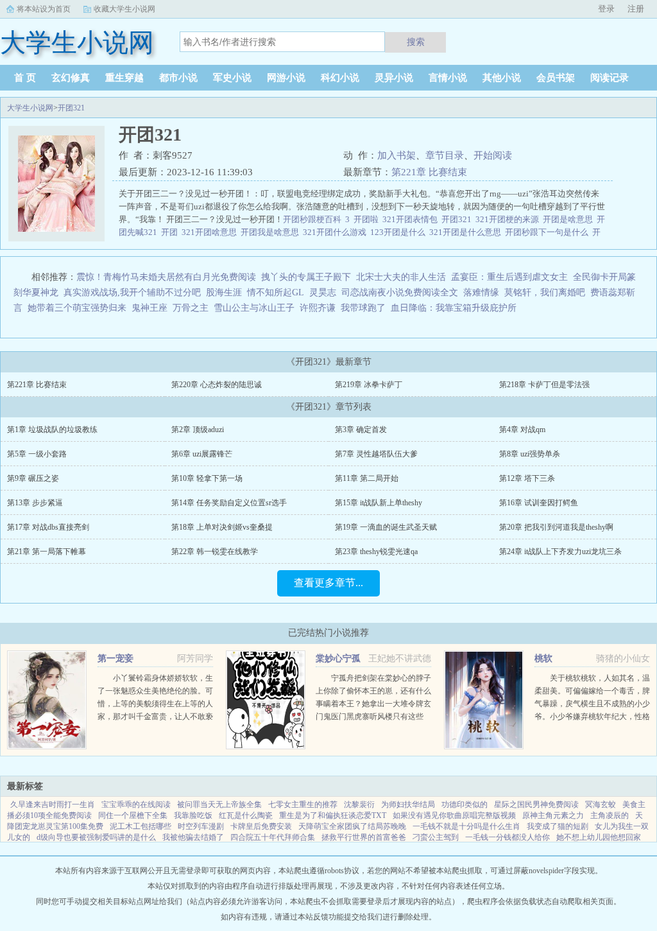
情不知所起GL (275, 292)
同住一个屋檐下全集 (132, 815)
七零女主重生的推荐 (302, 804)
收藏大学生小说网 (124, 8)
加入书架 (396, 155)
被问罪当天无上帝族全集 (219, 804)
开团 (171, 232)
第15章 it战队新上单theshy (378, 502)
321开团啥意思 (211, 232)
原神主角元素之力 (553, 815)
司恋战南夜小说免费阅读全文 (399, 292)
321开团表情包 (411, 219)
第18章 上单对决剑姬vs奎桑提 (222, 527)
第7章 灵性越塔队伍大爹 (376, 453)
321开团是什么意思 (467, 232)
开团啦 (368, 219)
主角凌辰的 (609, 815)
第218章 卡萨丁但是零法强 (544, 384)
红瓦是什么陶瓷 (246, 815)
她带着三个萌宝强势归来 (77, 308)
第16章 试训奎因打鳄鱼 (538, 502)
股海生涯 (224, 292)
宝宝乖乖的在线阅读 (136, 804)
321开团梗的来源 (509, 219)
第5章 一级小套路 (37, 453)
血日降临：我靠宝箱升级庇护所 (453, 308)
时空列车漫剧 (201, 826)
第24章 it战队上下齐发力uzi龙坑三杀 (560, 551)
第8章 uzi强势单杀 (529, 453)
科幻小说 (340, 78)
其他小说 (501, 78)
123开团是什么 (399, 232)
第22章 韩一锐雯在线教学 (214, 551)
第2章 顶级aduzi (197, 429)
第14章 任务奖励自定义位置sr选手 (229, 502)
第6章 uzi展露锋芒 (201, 453)
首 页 (25, 78)
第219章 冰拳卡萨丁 (368, 384)
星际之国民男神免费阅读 (536, 804)
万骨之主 (191, 308)
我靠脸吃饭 (193, 815)
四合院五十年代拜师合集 (272, 837)
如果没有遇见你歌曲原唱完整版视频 (454, 815)
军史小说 (232, 78)
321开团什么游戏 (336, 232)
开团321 (71, 107)
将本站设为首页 (44, 8)
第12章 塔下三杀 (527, 478)
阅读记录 (609, 78)
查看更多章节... (328, 582)
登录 (606, 8)
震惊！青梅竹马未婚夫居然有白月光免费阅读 (166, 277)
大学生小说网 (30, 107)
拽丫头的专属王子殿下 (306, 277)
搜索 (416, 42)
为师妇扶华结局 (408, 804)
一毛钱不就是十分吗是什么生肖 (466, 826)
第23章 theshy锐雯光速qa (376, 551)
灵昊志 (322, 292)
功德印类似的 (464, 804)
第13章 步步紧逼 (35, 502)
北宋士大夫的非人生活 (401, 277)
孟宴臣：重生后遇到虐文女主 (509, 277)
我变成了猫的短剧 (557, 826)
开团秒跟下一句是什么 (548, 232)
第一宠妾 (115, 658)
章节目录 (444, 155)
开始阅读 (493, 155)
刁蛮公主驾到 (436, 837)
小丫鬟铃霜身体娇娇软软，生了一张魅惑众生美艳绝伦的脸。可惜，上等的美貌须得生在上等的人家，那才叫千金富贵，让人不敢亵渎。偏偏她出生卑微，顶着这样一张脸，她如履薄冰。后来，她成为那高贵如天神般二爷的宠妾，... (155, 717)
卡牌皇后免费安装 (261, 826)
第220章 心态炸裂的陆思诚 (216, 384)
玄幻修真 (70, 78)
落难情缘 (481, 292)
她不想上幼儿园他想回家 (598, 837)
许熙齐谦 (318, 308)
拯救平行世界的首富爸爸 (363, 837)
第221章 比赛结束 (429, 172)
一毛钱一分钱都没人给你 (507, 837)
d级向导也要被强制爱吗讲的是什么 (96, 837)
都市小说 (178, 78)
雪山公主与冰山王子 (254, 308)
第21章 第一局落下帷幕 (46, 551)
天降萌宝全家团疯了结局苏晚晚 (352, 826)
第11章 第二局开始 (366, 478)
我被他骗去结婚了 (193, 837)
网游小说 (286, 78)
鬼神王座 (149, 308)
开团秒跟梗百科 (314, 219)
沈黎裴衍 (359, 804)
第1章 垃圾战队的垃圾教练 (52, 429)
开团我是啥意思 (272, 232)
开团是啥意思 (570, 219)
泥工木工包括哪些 (140, 826)
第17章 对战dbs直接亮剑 (48, 527)
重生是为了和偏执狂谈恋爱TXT (332, 815)
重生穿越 (124, 78)
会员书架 (555, 78)
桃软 (543, 658)
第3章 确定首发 (361, 429)
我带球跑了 (363, 308)
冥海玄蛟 (600, 804)
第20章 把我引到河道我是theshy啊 (556, 527)
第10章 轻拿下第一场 (207, 478)
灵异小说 (394, 78)
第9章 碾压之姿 (33, 478)
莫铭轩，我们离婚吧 (544, 292)
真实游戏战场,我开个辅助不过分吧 (132, 292)
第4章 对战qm (522, 429)
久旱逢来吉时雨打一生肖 (52, 804)
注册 (635, 8)
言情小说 (448, 78)
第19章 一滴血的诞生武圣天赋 (386, 527)
